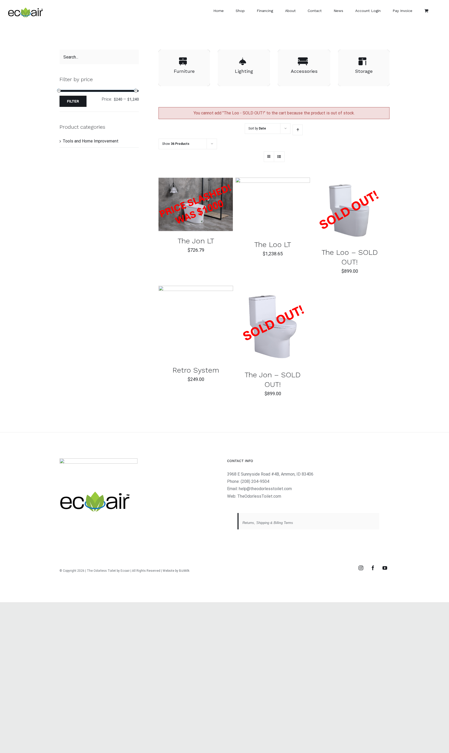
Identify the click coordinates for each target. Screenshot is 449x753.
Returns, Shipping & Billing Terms (267, 523)
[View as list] (279, 157)
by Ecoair (123, 571)
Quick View (212, 205)
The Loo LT (272, 244)
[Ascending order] (298, 130)
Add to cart (181, 205)
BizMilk (184, 571)
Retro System (196, 370)
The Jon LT (196, 241)
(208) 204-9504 (255, 481)
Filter (73, 101)
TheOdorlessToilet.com (259, 496)
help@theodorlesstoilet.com (265, 488)
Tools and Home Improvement (90, 141)
